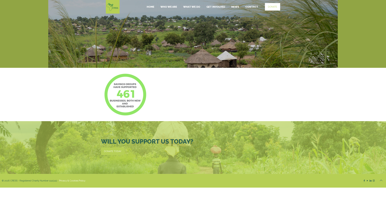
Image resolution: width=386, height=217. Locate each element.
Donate (272, 6)
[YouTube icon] (367, 180)
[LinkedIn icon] (370, 180)
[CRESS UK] (113, 7)
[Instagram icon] (374, 180)
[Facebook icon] (364, 180)
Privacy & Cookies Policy (72, 180)
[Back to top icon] (381, 180)
